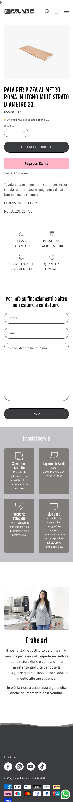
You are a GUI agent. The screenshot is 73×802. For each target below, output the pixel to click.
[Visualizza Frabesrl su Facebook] (8, 766)
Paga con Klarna (36, 163)
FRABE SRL (41, 778)
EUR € (7, 757)
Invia (36, 413)
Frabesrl (16, 778)
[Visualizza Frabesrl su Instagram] (19, 766)
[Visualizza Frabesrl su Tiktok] (42, 766)
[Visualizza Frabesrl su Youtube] (31, 766)
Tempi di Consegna (16, 173)
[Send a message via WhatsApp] (65, 794)
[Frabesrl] (19, 11)
